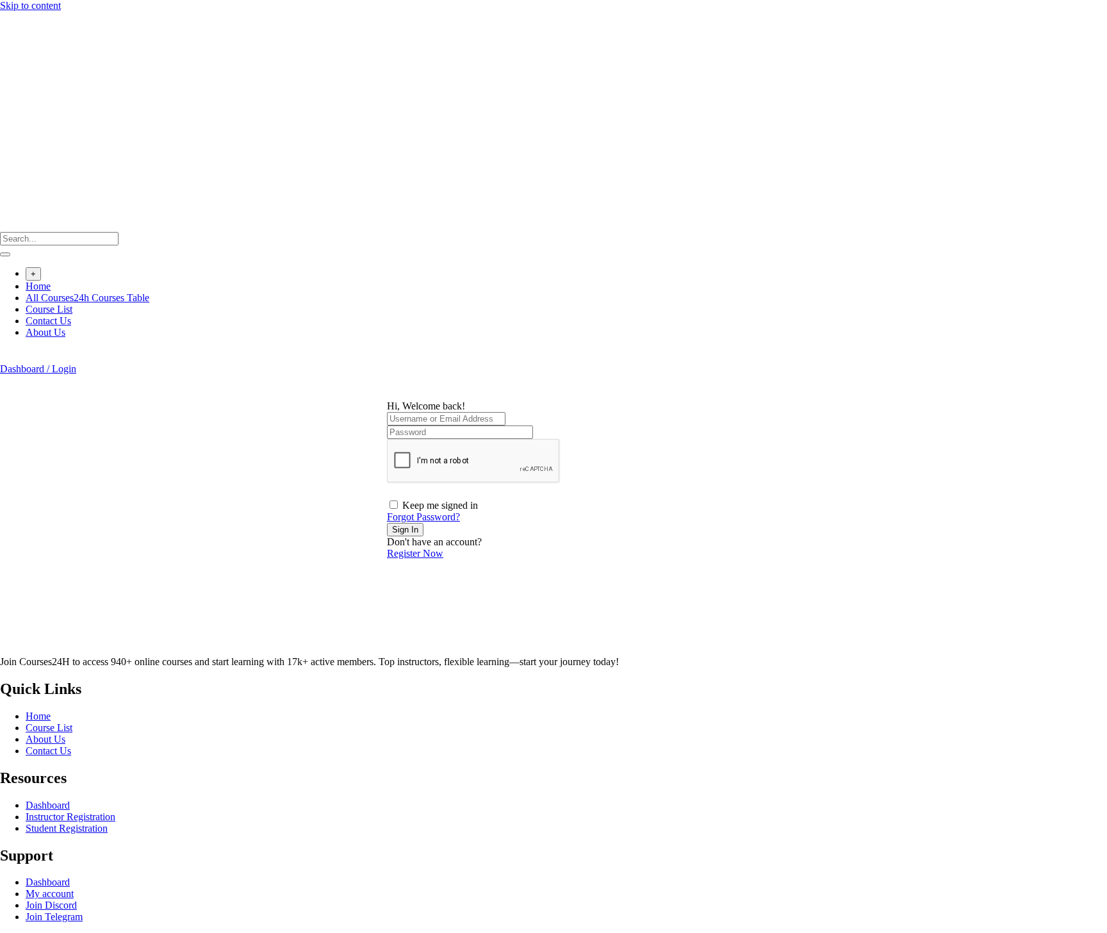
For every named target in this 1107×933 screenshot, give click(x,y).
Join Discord (51, 905)
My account (50, 893)
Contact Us (48, 320)
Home (38, 286)
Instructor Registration (70, 816)
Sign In (405, 529)
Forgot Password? (423, 516)
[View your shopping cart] (6, 357)
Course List (49, 309)
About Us (45, 332)
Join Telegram (54, 916)
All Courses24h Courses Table (87, 297)
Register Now (415, 553)
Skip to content (30, 5)
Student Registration (67, 828)
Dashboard (48, 805)
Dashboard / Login (38, 368)
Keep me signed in (440, 505)
